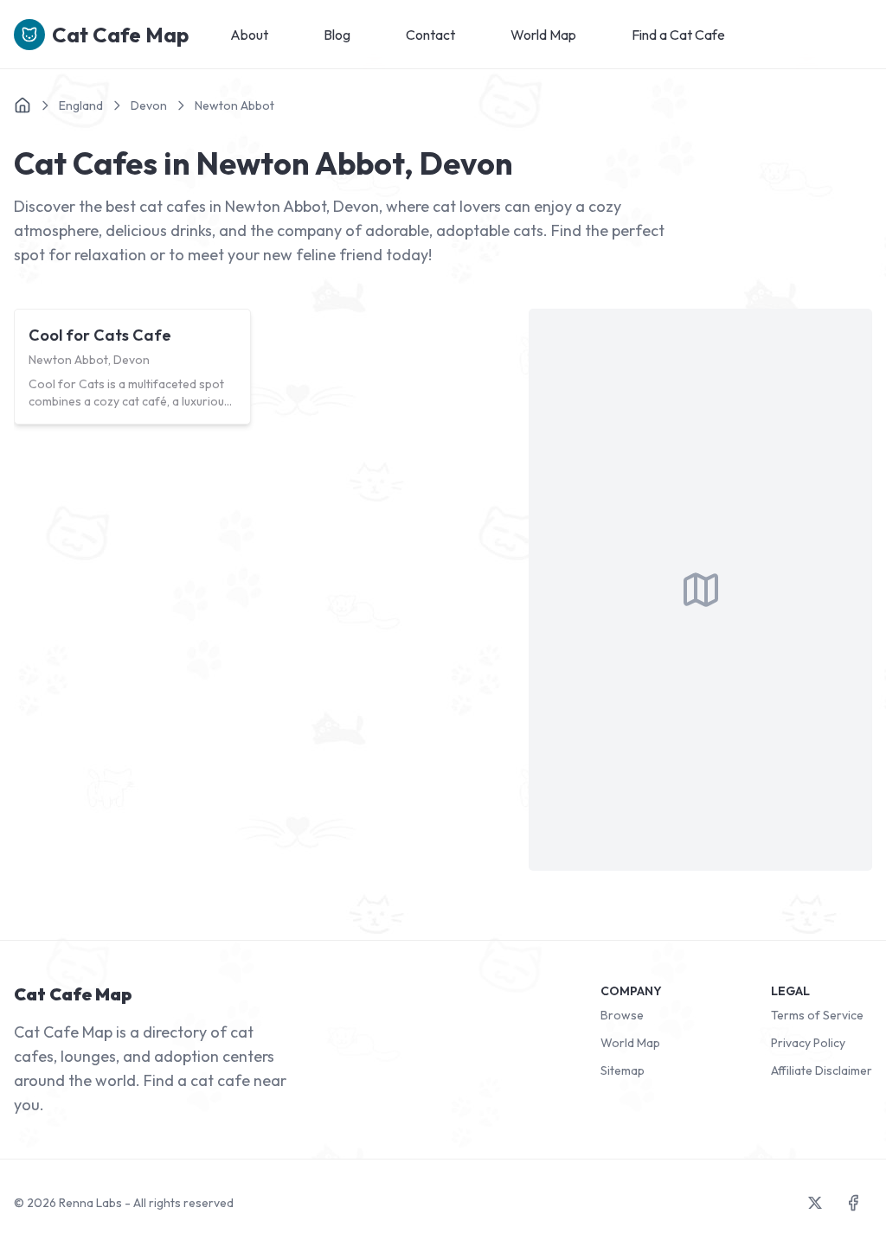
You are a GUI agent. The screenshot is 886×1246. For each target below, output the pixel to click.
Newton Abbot (234, 105)
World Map (543, 34)
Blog (337, 34)
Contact (430, 34)
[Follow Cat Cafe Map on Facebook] (853, 1202)
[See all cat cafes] (22, 105)
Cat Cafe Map (120, 35)
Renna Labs (90, 1203)
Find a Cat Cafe (678, 34)
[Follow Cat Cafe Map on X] (815, 1202)
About (249, 34)
